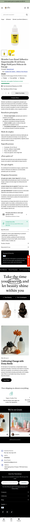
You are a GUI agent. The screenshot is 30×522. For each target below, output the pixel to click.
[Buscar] (27, 15)
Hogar (2, 19)
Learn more (8, 225)
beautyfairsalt (10, 69)
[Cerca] (27, 221)
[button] (28, 261)
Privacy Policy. (15, 488)
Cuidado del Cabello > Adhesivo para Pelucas (16, 71)
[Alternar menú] (2, 8)
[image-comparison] (15, 310)
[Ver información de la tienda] (26, 214)
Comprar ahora (15, 98)
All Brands (8, 19)
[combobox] (15, 14)
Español (3, 504)
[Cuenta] (25, 8)
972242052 (7, 457)
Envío (11, 75)
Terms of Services (21, 486)
